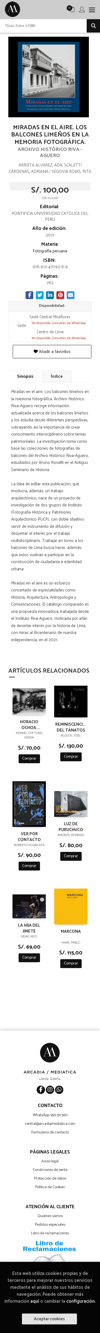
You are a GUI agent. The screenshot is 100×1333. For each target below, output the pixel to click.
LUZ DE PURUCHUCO (71, 826)
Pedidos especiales (50, 1225)
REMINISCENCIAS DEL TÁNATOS (70, 727)
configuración (80, 1301)
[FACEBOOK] (41, 1090)
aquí (34, 1301)
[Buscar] (93, 26)
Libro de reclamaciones (50, 1233)
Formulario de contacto (50, 1132)
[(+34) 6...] (59, 1090)
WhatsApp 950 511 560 (50, 1115)
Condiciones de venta (50, 1170)
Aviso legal (50, 1161)
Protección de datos (50, 1178)
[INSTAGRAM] (50, 1090)
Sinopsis (25, 376)
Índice (57, 376)
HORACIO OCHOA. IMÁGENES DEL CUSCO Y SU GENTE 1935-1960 (29, 724)
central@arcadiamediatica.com (50, 1124)
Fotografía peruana (50, 251)
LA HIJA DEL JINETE (29, 928)
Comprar (29, 758)
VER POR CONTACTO (29, 836)
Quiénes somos (50, 1216)
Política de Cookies (50, 1187)
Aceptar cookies (49, 1318)
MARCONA (71, 932)
